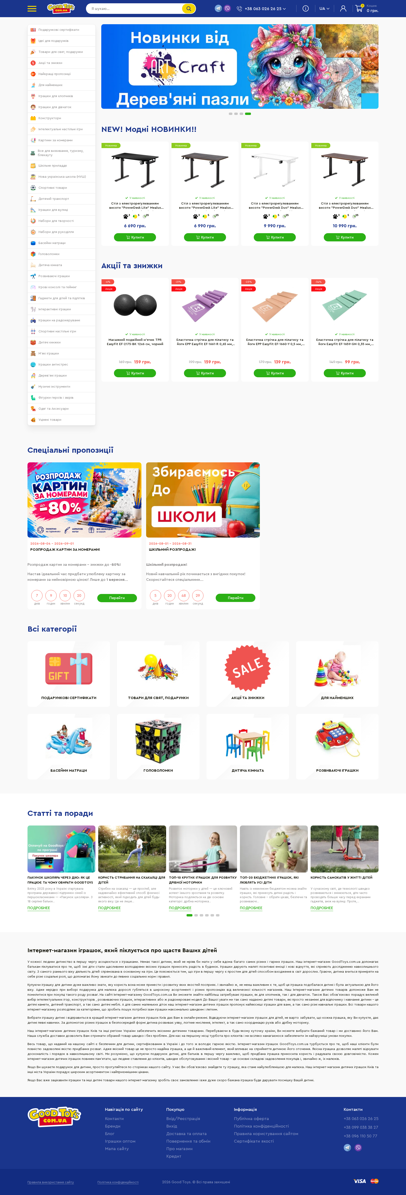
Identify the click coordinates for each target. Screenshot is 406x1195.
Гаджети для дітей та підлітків (62, 298)
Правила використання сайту (50, 1182)
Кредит (173, 1156)
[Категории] (31, 9)
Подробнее (38, 908)
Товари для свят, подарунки (61, 52)
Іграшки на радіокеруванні (59, 320)
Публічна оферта (251, 1118)
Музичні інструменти (54, 386)
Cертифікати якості (254, 1141)
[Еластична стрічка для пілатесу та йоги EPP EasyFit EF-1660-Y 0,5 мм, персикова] (275, 305)
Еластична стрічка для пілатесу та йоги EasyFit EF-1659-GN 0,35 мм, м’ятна (344, 342)
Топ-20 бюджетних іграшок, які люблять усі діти (269, 880)
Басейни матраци (52, 243)
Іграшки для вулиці (53, 210)
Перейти (117, 598)
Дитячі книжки (50, 342)
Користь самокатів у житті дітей (341, 877)
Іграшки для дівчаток (55, 107)
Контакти (114, 1118)
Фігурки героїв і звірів (56, 397)
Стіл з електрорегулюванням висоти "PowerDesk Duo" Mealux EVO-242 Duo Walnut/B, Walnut (345, 206)
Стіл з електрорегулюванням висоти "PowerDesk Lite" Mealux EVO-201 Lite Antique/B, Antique (205, 206)
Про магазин (179, 1149)
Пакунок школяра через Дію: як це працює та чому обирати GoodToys (60, 880)
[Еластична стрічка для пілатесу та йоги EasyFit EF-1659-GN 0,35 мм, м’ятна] (345, 305)
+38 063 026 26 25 (361, 1118)
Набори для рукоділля (56, 232)
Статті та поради (60, 814)
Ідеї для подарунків (54, 41)
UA (322, 8)
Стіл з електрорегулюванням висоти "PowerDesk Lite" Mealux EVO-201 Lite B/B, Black (135, 206)
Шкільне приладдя (53, 165)
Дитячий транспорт (54, 198)
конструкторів (84, 999)
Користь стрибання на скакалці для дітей (131, 880)
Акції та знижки (50, 63)
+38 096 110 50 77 (360, 1136)
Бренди (113, 1126)
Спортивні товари (53, 187)
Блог (109, 1134)
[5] (135, 217)
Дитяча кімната (50, 265)
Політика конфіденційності (261, 1126)
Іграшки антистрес (53, 364)
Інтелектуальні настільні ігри (61, 129)
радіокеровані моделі (185, 999)
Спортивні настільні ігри (57, 331)
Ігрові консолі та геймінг (58, 287)
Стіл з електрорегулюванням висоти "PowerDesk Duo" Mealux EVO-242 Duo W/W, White (275, 206)
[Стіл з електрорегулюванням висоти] (135, 168)
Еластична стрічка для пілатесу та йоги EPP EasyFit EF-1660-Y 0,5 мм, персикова (274, 342)
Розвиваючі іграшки (54, 276)
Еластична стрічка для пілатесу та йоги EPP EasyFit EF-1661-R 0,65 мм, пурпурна (205, 342)
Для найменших (50, 85)
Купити (137, 237)
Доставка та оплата (186, 1134)
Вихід (171, 1126)
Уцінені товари (50, 419)
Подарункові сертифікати (59, 29)
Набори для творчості (56, 221)
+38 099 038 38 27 (361, 1127)
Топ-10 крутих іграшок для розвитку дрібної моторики (202, 880)
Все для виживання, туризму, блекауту (61, 153)
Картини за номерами (56, 140)
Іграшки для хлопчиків (56, 96)
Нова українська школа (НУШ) (62, 176)
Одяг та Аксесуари (54, 408)
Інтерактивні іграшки (55, 309)
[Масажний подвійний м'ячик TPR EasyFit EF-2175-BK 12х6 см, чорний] (135, 305)
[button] (230, 114)
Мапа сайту (117, 1149)
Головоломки (49, 254)
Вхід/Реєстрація (183, 1118)
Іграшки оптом (120, 1141)
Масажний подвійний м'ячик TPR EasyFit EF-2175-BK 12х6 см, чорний (135, 342)
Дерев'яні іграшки (53, 375)
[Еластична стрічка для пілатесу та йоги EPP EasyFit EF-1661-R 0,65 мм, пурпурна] (205, 305)
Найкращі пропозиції (55, 74)
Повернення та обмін (188, 1141)
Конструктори (50, 118)
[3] (126, 217)
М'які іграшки (49, 353)
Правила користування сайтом (266, 1134)
